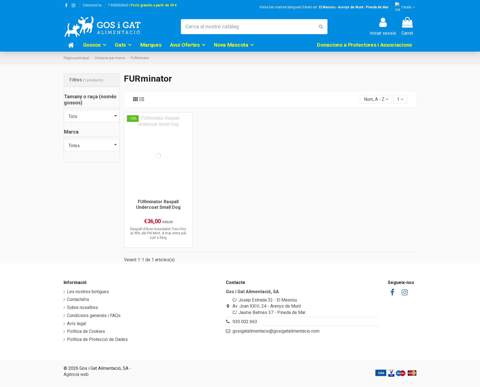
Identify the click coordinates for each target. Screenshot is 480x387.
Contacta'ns (92, 5)
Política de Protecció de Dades (97, 339)
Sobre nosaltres (82, 307)
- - (354, 7)
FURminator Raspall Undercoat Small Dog (158, 204)
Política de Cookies (86, 331)
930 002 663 (244, 321)
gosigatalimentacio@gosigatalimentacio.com (275, 331)
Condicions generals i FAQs (94, 315)
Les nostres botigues (88, 291)
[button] (95, 45)
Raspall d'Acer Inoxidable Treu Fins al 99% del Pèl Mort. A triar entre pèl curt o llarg (158, 233)
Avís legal (76, 323)
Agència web (76, 374)
